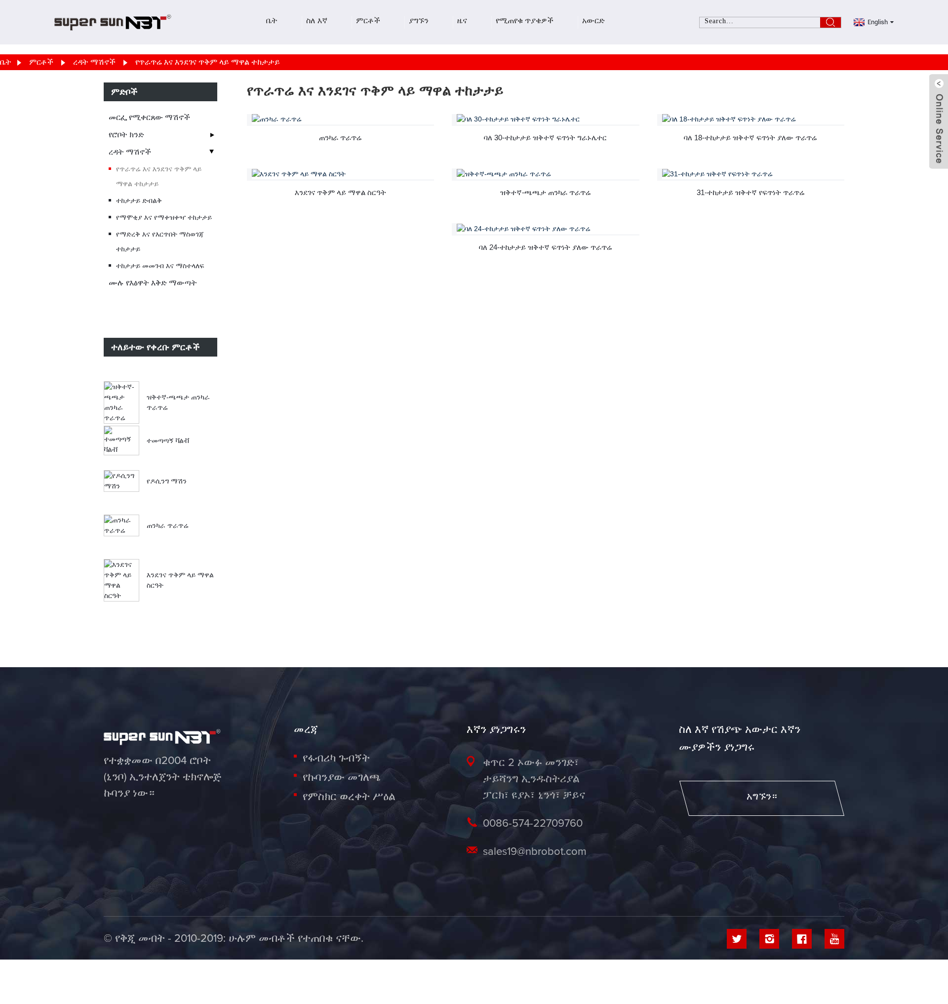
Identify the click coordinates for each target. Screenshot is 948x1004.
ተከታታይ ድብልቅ (139, 200)
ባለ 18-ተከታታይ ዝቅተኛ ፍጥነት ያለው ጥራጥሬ (750, 137)
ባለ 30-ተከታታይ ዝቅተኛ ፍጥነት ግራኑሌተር (545, 137)
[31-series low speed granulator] (753, 173)
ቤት (271, 22)
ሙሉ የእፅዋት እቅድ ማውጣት (153, 283)
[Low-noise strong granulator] (548, 173)
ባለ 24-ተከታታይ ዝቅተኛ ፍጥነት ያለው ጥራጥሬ (545, 247)
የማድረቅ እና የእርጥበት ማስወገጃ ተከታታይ (160, 241)
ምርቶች (368, 22)
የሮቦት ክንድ (126, 134)
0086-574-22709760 (533, 823)
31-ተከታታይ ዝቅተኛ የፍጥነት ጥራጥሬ (751, 192)
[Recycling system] (343, 173)
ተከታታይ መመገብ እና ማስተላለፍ (160, 266)
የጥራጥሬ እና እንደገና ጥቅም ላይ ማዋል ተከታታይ (207, 62)
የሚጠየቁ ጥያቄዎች (524, 22)
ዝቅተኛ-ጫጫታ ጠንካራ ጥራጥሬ (545, 192)
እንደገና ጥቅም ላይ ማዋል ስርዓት (340, 192)
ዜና (462, 22)
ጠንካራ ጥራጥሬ (168, 525)
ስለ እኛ (316, 22)
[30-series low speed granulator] (548, 119)
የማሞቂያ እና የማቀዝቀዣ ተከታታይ (164, 217)
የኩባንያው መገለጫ (342, 777)
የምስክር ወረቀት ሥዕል (349, 797)
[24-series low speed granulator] (548, 228)
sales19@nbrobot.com (535, 851)
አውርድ (593, 22)
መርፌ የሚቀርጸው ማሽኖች (149, 117)
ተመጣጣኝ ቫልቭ (168, 440)
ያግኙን (419, 22)
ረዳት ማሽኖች (94, 62)
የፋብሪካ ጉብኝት (336, 758)
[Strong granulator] (343, 119)
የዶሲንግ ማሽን (167, 481)
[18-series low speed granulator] (753, 119)
